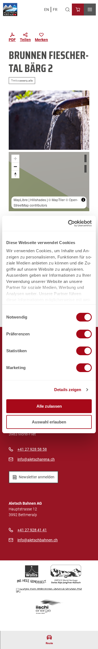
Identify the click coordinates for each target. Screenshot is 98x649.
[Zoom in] (15, 159)
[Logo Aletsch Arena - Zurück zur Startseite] (10, 9)
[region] (49, 181)
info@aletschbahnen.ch (37, 540)
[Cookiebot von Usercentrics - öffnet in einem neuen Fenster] (69, 223)
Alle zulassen (49, 406)
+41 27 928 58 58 (32, 449)
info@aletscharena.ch (36, 459)
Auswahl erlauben (49, 422)
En (46, 9)
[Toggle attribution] (83, 199)
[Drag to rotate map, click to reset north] (15, 174)
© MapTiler (56, 199)
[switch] (84, 334)
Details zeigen (67, 389)
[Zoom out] (15, 166)
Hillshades (38, 199)
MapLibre (21, 199)
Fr (55, 9)
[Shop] (78, 9)
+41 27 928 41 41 (32, 530)
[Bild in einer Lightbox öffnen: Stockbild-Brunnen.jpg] (49, 120)
